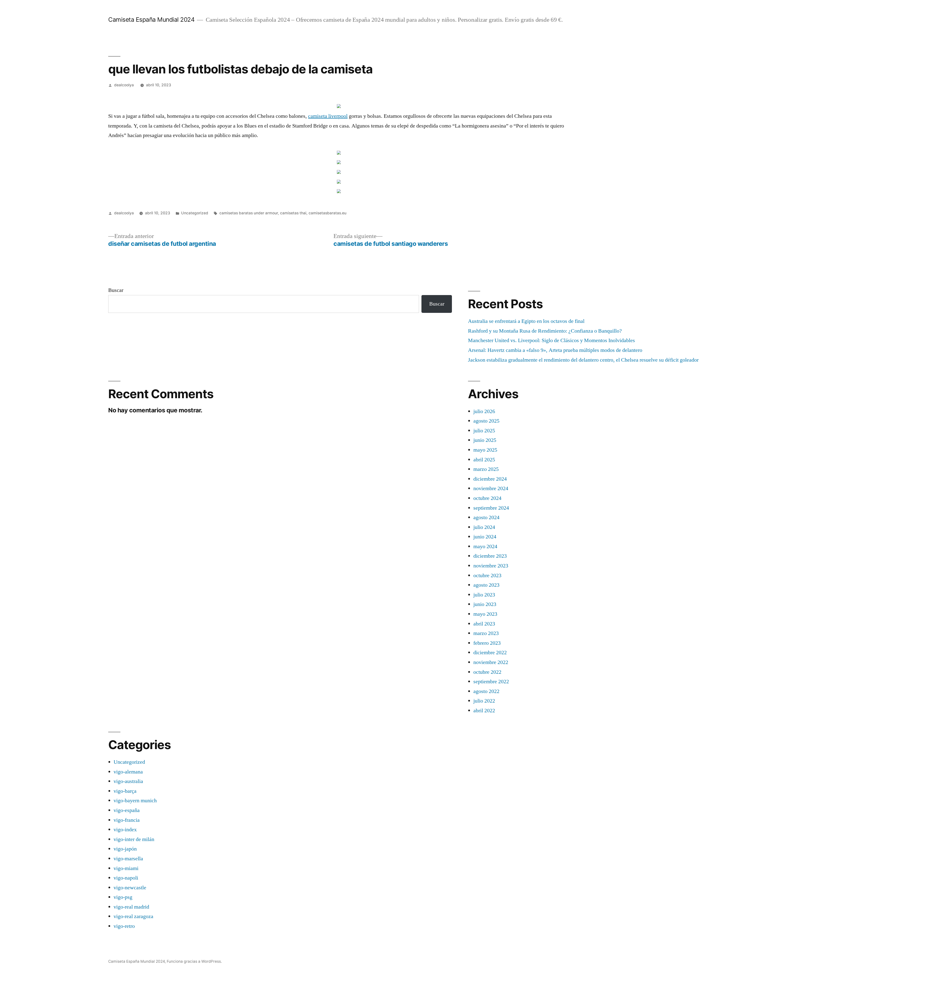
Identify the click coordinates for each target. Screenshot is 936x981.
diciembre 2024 (490, 479)
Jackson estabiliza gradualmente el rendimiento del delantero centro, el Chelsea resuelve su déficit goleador (583, 360)
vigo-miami (126, 868)
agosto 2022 (486, 691)
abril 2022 (484, 710)
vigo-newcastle (130, 887)
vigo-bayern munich (135, 800)
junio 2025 (484, 440)
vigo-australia (128, 781)
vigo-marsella (128, 858)
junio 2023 (484, 604)
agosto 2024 (486, 517)
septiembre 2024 (491, 508)
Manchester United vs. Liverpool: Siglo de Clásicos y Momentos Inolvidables (551, 340)
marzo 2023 (486, 633)
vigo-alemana (128, 771)
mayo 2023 (485, 614)
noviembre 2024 (490, 488)
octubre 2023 (487, 575)
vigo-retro (124, 926)
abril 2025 (484, 459)
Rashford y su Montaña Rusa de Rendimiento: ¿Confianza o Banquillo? (545, 330)
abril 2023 (484, 623)
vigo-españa (127, 810)
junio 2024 (484, 536)
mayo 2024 (485, 546)
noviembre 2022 (490, 662)
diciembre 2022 (490, 652)
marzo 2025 (486, 469)
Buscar (115, 290)
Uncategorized (194, 213)
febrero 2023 (487, 643)
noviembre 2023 (490, 565)
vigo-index (125, 829)
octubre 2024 (487, 498)
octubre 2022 (487, 672)
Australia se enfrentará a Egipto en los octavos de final (526, 321)
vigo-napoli (126, 877)
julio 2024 (484, 527)
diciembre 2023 (490, 556)
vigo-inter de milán (134, 839)
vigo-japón (125, 848)
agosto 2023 (486, 585)
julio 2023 (484, 594)
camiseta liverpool (328, 116)
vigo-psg (123, 897)
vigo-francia (127, 820)
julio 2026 (484, 411)
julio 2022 (484, 700)
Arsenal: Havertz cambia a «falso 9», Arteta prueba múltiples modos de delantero (555, 350)
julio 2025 (484, 430)
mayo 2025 (485, 449)
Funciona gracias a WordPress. (194, 961)
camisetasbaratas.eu (327, 213)
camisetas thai (293, 213)
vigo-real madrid (131, 906)
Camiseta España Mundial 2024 (151, 19)
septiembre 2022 (491, 681)
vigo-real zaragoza (133, 916)
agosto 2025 (486, 420)
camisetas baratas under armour (248, 213)
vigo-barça (125, 791)
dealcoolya (124, 85)
